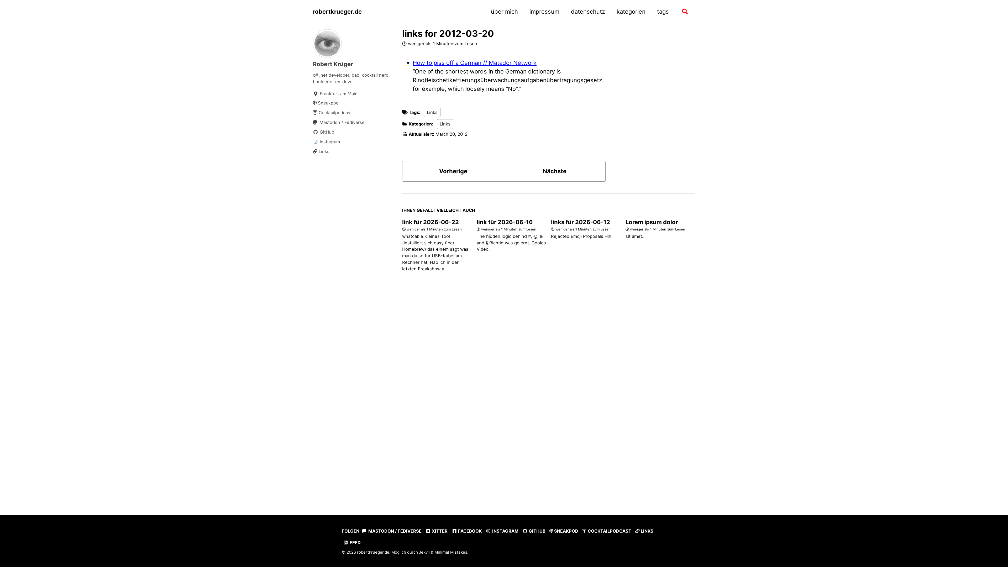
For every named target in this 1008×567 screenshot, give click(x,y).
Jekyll (424, 552)
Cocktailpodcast (609, 531)
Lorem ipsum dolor (652, 222)
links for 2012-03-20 (448, 33)
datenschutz (588, 11)
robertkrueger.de (337, 11)
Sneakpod (565, 531)
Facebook (469, 531)
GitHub (536, 531)
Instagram (504, 531)
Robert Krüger (333, 64)
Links (432, 112)
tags (663, 11)
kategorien (631, 11)
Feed (355, 542)
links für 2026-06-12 (580, 222)
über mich (504, 11)
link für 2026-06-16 (505, 222)
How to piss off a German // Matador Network (475, 62)
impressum (544, 11)
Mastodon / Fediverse (394, 531)
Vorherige (453, 171)
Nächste (554, 171)
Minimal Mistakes (450, 552)
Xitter (439, 531)
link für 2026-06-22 (430, 222)
